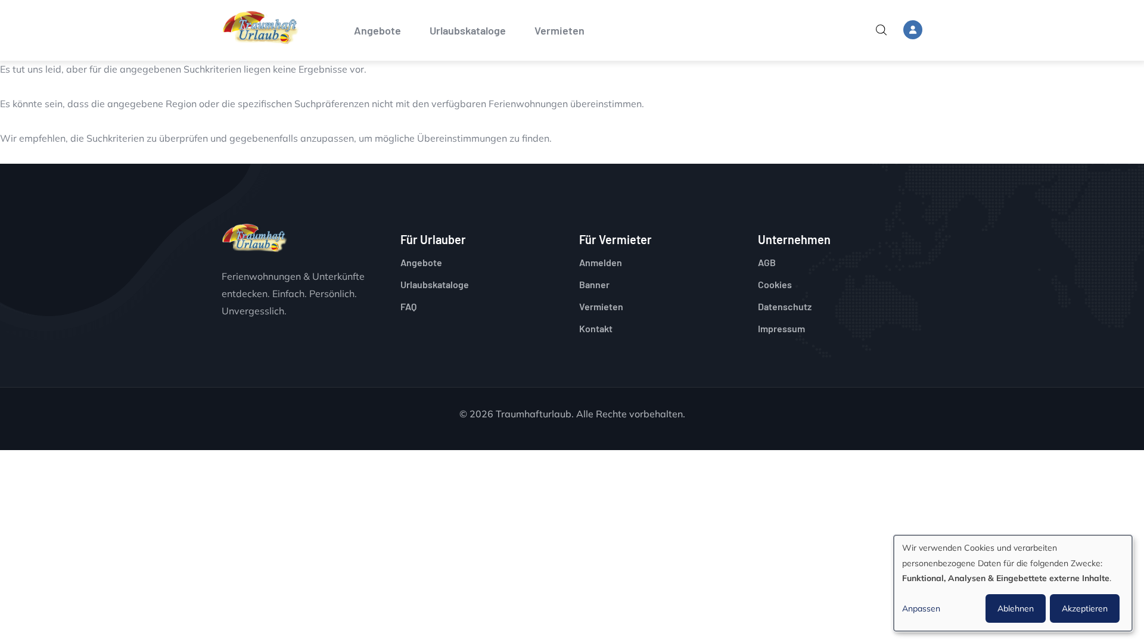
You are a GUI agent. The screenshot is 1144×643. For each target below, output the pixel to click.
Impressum (781, 328)
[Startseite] (260, 27)
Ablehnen (1015, 608)
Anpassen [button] (921, 608)
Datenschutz (785, 306)
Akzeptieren (1085, 608)
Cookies (775, 284)
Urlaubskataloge (468, 30)
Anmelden (600, 262)
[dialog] (1013, 583)
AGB (767, 262)
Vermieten (559, 30)
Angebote (377, 30)
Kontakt (596, 328)
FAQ (408, 306)
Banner (594, 284)
